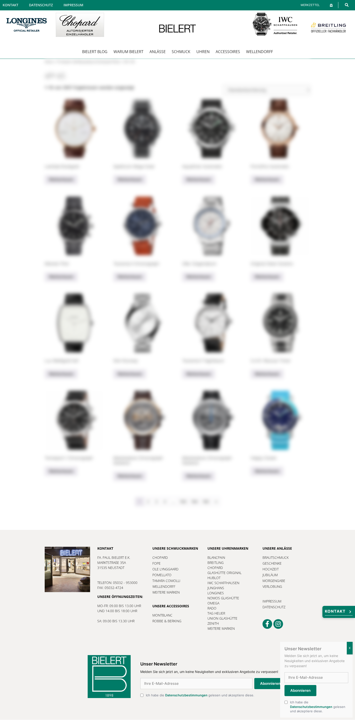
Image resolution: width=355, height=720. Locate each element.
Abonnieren (270, 683)
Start (49, 61)
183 (183, 501)
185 (205, 501)
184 (194, 501)
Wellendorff (259, 51)
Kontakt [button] (335, 611)
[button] (347, 5)
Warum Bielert (128, 51)
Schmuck (181, 51)
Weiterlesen (61, 179)
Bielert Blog (94, 51)
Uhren (203, 51)
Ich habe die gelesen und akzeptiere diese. (200, 695)
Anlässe (157, 51)
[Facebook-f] (267, 624)
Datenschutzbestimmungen (186, 695)
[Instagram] (278, 624)
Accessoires (228, 51)
